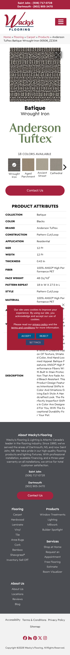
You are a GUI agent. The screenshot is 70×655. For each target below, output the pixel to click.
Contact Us (35, 190)
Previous (5, 165)
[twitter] (40, 638)
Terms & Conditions (34, 619)
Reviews (18, 599)
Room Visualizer (52, 571)
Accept (26, 335)
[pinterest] (35, 638)
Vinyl (17, 529)
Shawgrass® (17, 554)
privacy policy (40, 324)
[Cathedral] (56, 165)
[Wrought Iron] (14, 165)
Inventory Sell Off (17, 559)
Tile (17, 534)
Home (7, 36)
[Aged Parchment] (28, 165)
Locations (17, 593)
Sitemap (35, 626)
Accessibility (12, 619)
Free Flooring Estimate (52, 564)
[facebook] (25, 638)
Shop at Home (52, 546)
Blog (17, 604)
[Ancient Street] (42, 164)
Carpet (31, 36)
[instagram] (45, 638)
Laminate (17, 524)
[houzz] (30, 638)
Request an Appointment (52, 554)
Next (64, 165)
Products (43, 36)
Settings (35, 342)
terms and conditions (23, 327)
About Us (17, 588)
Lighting (52, 519)
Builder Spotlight (52, 529)
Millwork (52, 524)
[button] (61, 21)
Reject (44, 335)
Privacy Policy (56, 619)
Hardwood (17, 519)
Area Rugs (17, 539)
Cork (18, 544)
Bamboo (17, 549)
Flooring (19, 36)
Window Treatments (52, 514)
